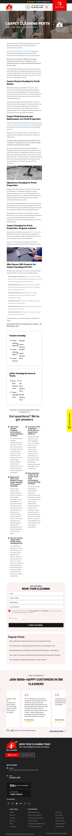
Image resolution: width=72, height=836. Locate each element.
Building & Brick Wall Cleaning (36, 823)
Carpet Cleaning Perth (22, 355)
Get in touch (34, 232)
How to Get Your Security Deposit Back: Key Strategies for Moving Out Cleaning (34, 655)
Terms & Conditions (34, 610)
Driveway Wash (59, 821)
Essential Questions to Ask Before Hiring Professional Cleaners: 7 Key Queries (34, 650)
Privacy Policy (44, 610)
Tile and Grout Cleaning (34, 826)
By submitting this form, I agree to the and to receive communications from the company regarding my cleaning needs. (37, 611)
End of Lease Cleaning (34, 815)
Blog (11, 823)
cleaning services (31, 75)
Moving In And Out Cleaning (36, 818)
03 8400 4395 (13, 242)
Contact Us (13, 826)
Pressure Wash (59, 818)
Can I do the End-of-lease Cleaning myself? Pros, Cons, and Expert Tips (32, 646)
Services (12, 818)
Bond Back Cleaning (34, 812)
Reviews (12, 821)
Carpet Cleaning (16, 27)
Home (8, 27)
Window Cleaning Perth (22, 397)
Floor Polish (58, 815)
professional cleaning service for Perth (20, 51)
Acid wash (58, 812)
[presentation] (3, 709)
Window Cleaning (60, 823)
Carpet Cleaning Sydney (15, 352)
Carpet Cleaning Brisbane (22, 347)
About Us (12, 815)
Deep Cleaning (59, 826)
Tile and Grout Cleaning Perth (22, 386)
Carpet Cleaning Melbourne (15, 343)
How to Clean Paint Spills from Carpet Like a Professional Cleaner (30, 641)
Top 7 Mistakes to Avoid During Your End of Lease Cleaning (27, 659)
